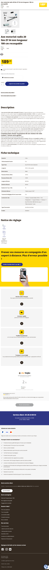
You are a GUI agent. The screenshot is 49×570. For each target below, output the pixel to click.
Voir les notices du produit (7, 92)
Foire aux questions (5, 509)
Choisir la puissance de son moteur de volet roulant (12, 136)
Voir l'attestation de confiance (24, 375)
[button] (12, 77)
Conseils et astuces (5, 517)
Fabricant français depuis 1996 (7, 498)
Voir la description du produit (8, 95)
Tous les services (5, 526)
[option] (7, 31)
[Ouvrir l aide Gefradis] (46, 566)
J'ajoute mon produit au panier (17, 83)
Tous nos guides (4, 512)
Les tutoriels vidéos (5, 514)
